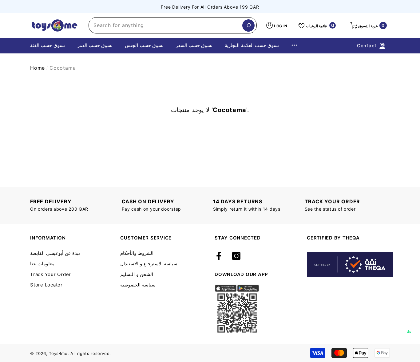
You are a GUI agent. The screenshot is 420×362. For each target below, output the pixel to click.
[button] (368, 25)
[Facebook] (219, 256)
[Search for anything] (173, 25)
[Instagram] (236, 256)
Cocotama (63, 68)
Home (37, 68)
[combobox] (165, 25)
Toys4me (58, 353)
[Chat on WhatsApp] (412, 325)
